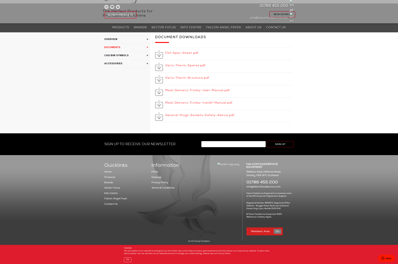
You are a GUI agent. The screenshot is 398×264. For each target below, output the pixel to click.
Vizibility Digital (264, 217)
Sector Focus (164, 27)
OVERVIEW (111, 39)
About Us (253, 27)
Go (277, 231)
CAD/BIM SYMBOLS (116, 55)
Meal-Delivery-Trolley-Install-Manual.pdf (199, 103)
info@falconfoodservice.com (269, 18)
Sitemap (156, 177)
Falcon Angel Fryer (223, 27)
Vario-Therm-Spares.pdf (185, 65)
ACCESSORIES (113, 63)
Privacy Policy (159, 182)
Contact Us (276, 27)
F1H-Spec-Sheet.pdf (182, 53)
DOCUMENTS (112, 47)
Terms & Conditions (163, 188)
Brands (140, 27)
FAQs (154, 172)
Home (107, 172)
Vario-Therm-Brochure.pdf (187, 78)
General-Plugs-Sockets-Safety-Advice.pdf (200, 115)
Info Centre (191, 27)
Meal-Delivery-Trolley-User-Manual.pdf (197, 90)
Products (120, 27)
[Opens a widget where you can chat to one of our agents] (386, 258)
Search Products (120, 15)
